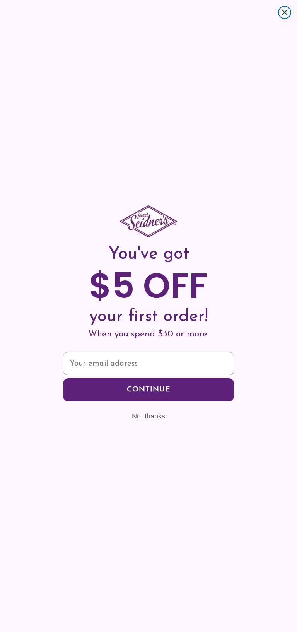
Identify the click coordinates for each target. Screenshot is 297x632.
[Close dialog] (284, 12)
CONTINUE (148, 389)
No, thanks (148, 416)
